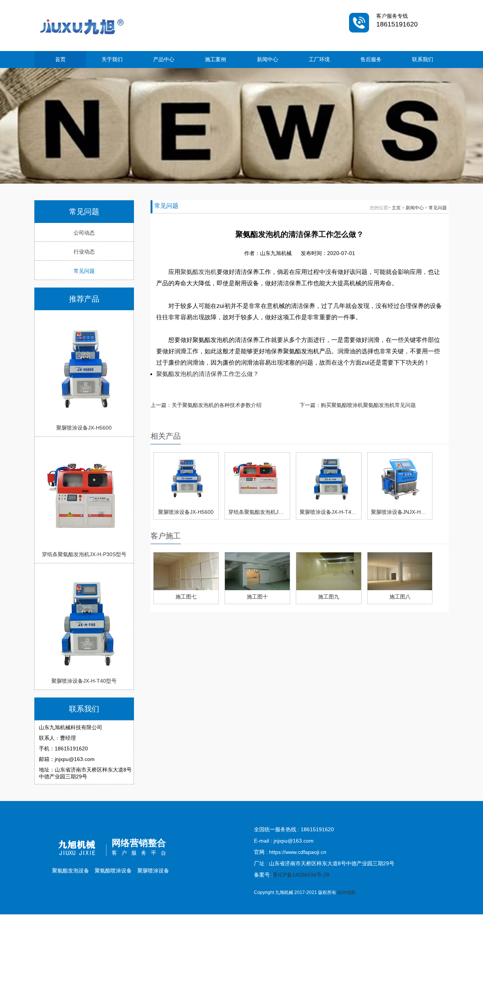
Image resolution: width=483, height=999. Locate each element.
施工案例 (215, 59)
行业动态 (84, 252)
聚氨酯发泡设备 (70, 871)
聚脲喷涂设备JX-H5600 (84, 428)
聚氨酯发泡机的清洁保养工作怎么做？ (207, 374)
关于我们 (112, 59)
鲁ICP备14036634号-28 (301, 875)
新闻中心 (267, 59)
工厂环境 (319, 59)
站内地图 (346, 892)
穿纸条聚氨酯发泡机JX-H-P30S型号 (84, 554)
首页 (60, 59)
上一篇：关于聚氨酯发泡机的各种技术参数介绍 (206, 405)
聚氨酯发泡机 (198, 272)
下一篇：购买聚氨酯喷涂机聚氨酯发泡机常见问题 (358, 405)
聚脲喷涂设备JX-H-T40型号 (84, 681)
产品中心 (163, 59)
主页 (396, 207)
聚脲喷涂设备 (153, 871)
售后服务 (370, 59)
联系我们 (422, 59)
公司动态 (84, 233)
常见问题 (84, 271)
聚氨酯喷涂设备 (113, 871)
